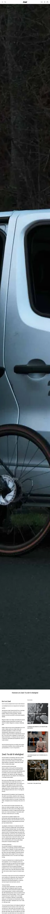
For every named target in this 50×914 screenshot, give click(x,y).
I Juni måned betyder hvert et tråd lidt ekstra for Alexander (37, 755)
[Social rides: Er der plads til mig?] (37, 770)
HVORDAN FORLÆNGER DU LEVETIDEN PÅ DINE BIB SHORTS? (37, 727)
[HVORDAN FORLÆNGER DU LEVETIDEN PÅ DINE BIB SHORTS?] (37, 713)
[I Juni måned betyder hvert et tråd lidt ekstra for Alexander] (37, 741)
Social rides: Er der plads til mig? (34, 783)
